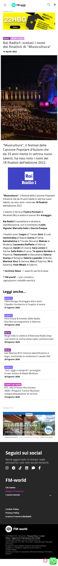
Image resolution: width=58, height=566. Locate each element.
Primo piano (17, 38)
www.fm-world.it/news (36, 270)
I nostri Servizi (12, 494)
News (6, 38)
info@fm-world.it (26, 280)
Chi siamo (10, 487)
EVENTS (8, 298)
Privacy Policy (12, 512)
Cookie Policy (12, 509)
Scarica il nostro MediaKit (18, 516)
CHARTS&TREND (13, 384)
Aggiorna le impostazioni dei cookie (26, 538)
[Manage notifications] (45, 560)
